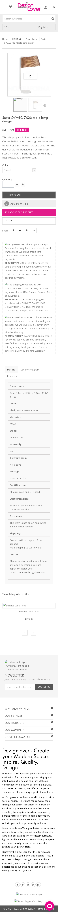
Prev (25, 633)
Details (11, 369)
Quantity (7, 179)
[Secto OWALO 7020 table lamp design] (29, 75)
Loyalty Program (29, 369)
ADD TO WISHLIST (20, 203)
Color (5, 165)
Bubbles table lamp (29, 611)
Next (44, 105)
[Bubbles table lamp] (29, 605)
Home (5, 39)
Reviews (12, 376)
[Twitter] (22, 884)
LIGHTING (16, 39)
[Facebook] (17, 884)
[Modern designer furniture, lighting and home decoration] (29, 6)
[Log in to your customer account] (45, 7)
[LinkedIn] (33, 884)
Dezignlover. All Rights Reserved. (37, 908)
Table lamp (31, 39)
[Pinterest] (28, 884)
